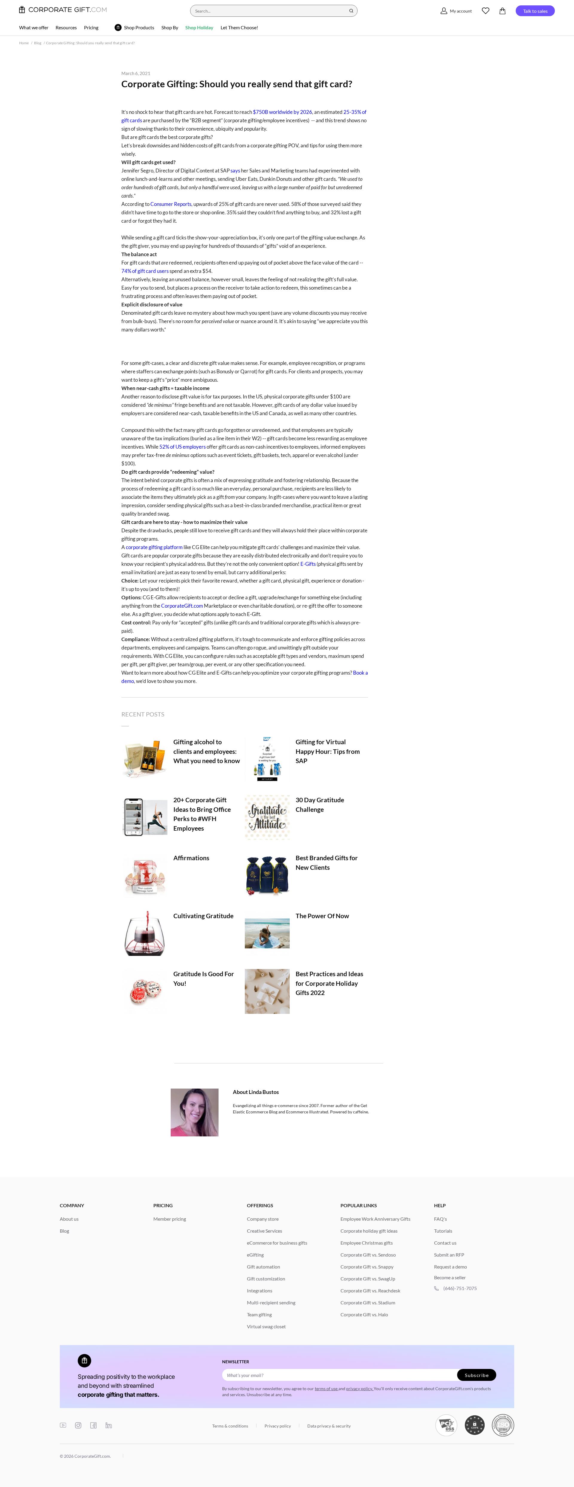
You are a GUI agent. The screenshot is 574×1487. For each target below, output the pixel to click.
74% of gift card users (145, 271)
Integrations (259, 1290)
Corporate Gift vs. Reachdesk (370, 1290)
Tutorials (443, 1231)
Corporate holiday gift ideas (369, 1231)
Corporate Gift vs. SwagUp (368, 1278)
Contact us (445, 1242)
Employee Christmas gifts (367, 1242)
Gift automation (263, 1266)
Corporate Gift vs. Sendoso (368, 1254)
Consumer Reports (170, 204)
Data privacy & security (328, 1425)
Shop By (169, 27)
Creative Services (264, 1231)
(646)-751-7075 (460, 1288)
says (235, 170)
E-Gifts (308, 564)
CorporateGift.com (182, 606)
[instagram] (78, 1426)
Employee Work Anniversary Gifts (375, 1219)
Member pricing (169, 1219)
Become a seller (450, 1277)
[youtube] (63, 1426)
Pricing (91, 27)
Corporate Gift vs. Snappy (367, 1266)
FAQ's (440, 1219)
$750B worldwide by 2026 (282, 112)
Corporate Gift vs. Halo (364, 1314)
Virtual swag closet (266, 1326)
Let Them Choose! (239, 27)
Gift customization (266, 1278)
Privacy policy (278, 1425)
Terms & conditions (230, 1425)
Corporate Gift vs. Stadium (368, 1302)
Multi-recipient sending (271, 1302)
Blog (37, 43)
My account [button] (461, 10)
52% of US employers (182, 447)
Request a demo (450, 1266)
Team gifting (259, 1314)
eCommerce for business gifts (277, 1242)
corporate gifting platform (155, 547)
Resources (66, 27)
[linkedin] (109, 1426)
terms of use (326, 1388)
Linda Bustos (264, 1092)
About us (69, 1219)
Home (24, 43)
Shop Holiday (199, 27)
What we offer (33, 27)
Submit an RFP (449, 1254)
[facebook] (93, 1426)
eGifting (255, 1254)
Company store (263, 1219)
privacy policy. (360, 1388)
